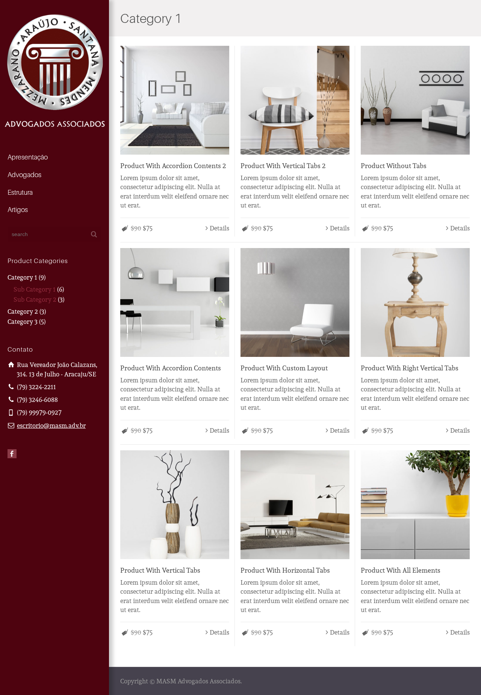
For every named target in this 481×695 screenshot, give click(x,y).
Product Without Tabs (394, 165)
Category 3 (23, 321)
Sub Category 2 (35, 299)
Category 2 (23, 311)
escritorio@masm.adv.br (51, 425)
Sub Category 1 (35, 289)
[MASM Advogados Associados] (54, 69)
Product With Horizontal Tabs (285, 570)
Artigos (18, 210)
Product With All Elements (400, 570)
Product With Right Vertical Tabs (409, 367)
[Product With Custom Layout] (294, 302)
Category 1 (22, 277)
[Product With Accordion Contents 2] (174, 100)
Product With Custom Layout (284, 367)
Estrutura (20, 192)
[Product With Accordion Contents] (174, 302)
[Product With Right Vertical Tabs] (415, 302)
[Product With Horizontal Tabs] (294, 504)
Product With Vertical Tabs (160, 570)
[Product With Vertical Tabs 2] (294, 100)
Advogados (24, 175)
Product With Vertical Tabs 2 (282, 165)
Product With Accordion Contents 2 (173, 165)
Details (219, 228)
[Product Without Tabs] (415, 100)
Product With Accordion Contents (170, 367)
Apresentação (28, 157)
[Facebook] (12, 453)
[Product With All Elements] (415, 504)
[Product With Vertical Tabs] (174, 504)
